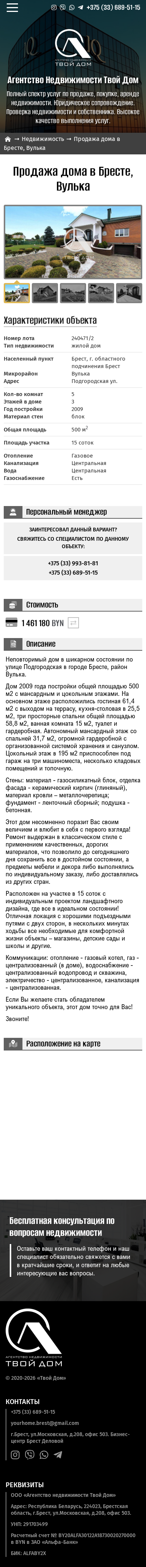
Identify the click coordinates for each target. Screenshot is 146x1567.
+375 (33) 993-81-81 (73, 563)
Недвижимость (43, 138)
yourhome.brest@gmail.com (45, 1423)
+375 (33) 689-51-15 (113, 7)
